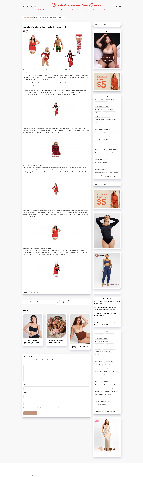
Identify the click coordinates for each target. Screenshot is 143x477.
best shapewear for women (101, 106)
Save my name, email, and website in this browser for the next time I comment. (49, 408)
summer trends (98, 156)
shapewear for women (100, 152)
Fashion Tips (98, 132)
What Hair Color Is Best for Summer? (103, 319)
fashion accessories (105, 122)
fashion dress (108, 126)
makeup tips (107, 136)
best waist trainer (99, 109)
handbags (116, 132)
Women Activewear (113, 172)
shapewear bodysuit (100, 149)
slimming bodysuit (112, 152)
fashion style (107, 129)
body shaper (98, 113)
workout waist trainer (110, 176)
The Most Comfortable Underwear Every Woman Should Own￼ (31, 342)
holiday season (98, 136)
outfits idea (97, 139)
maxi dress (115, 136)
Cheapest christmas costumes (102, 116)
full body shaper (107, 132)
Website (25, 400)
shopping (25, 24)
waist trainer (108, 159)
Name (25, 384)
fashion (96, 122)
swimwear (114, 156)
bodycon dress (109, 109)
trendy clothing (99, 159)
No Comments (40, 32)
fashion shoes (98, 129)
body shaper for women (109, 113)
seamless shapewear (112, 142)
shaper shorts (98, 146)
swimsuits (107, 156)
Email (25, 392)
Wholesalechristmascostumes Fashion (76, 5)
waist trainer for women (101, 162)
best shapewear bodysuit (101, 102)
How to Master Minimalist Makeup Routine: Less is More (55, 342)
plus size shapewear (100, 142)
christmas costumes (111, 119)
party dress (105, 139)
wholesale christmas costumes (102, 166)
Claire (27, 30)
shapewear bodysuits (112, 149)
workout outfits (99, 176)
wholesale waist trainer (101, 172)
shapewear (107, 146)
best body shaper (99, 99)
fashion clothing (99, 126)
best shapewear (110, 99)
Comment (26, 363)
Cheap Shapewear (99, 119)
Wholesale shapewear (100, 169)
